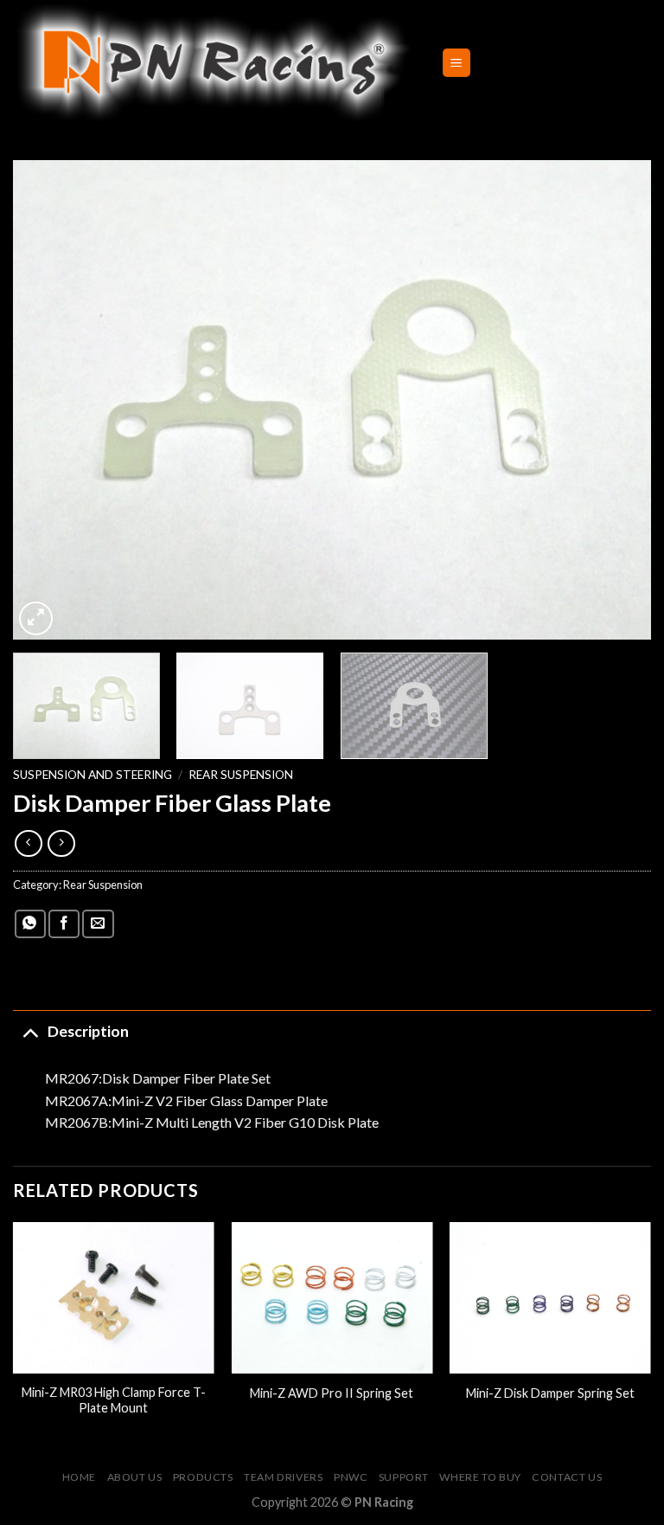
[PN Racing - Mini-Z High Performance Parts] (214, 62)
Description (88, 1031)
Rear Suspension (240, 775)
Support (404, 1476)
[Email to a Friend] (97, 924)
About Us (135, 1476)
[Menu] (457, 62)
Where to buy (479, 1476)
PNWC (350, 1476)
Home (79, 1476)
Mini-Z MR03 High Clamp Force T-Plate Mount (114, 1400)
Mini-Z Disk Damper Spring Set (550, 1393)
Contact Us (567, 1476)
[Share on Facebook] (64, 924)
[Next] (616, 399)
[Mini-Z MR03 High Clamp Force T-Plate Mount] (113, 1298)
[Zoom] (36, 618)
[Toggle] (30, 1031)
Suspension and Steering (92, 775)
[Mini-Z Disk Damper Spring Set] (550, 1298)
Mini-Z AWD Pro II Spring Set (331, 1393)
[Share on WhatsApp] (30, 924)
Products (203, 1476)
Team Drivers (283, 1476)
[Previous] (47, 399)
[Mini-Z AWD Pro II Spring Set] (331, 1298)
